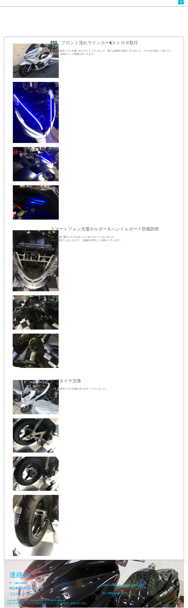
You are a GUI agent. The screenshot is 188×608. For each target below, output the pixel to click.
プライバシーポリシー (23, 593)
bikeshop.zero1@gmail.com (127, 585)
